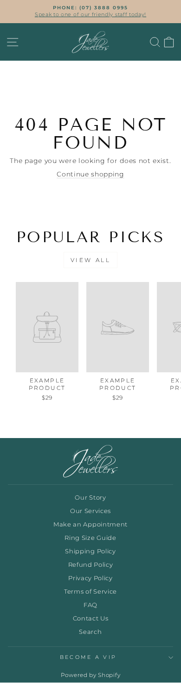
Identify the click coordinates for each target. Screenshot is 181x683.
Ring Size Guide (90, 537)
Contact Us (91, 618)
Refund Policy (90, 564)
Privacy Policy (90, 578)
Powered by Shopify (90, 674)
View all (91, 260)
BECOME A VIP (88, 657)
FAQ (90, 605)
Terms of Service (90, 591)
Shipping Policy (90, 551)
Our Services (90, 511)
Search (90, 631)
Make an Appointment (90, 524)
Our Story (90, 497)
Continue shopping (90, 174)
